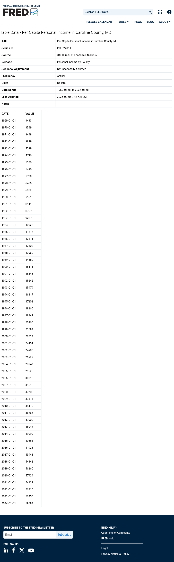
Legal (104, 548)
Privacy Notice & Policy (115, 554)
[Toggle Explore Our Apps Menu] (160, 12)
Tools (122, 21)
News (138, 21)
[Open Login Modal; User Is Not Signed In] (169, 12)
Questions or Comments (115, 532)
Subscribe (64, 534)
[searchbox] (116, 12)
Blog (150, 21)
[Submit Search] (150, 12)
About (164, 21)
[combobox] (115, 12)
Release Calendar (99, 21)
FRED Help (107, 538)
